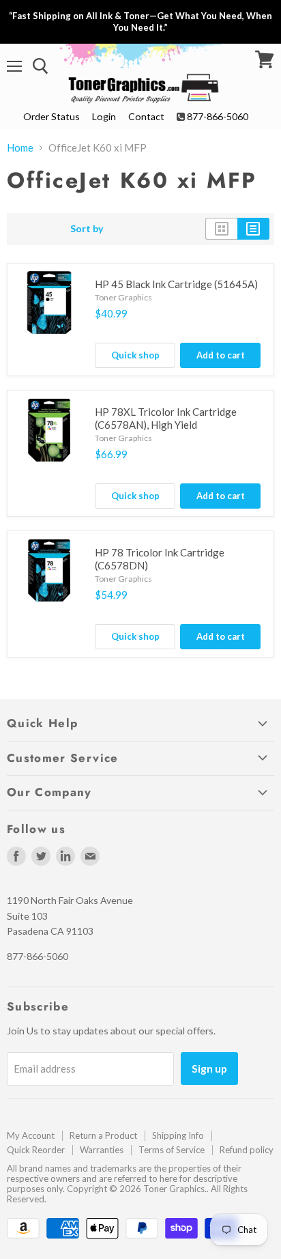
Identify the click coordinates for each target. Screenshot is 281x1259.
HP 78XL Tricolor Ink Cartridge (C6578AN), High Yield (166, 419)
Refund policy (246, 1149)
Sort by (87, 228)
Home (20, 148)
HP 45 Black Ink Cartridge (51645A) (176, 284)
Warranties (101, 1149)
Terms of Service (171, 1149)
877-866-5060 (217, 116)
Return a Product (103, 1135)
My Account (31, 1135)
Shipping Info (178, 1135)
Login (104, 116)
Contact (146, 116)
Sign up (209, 1068)
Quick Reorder (36, 1149)
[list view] (253, 229)
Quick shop (135, 355)
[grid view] (221, 229)
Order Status (51, 116)
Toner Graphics (123, 297)
